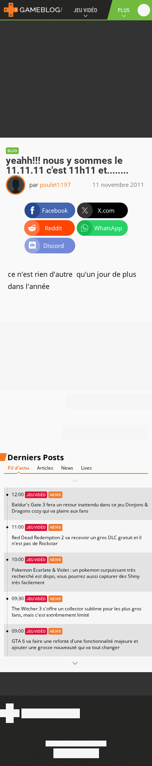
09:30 (76, 606)
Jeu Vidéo (85, 10)
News (67, 468)
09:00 (75, 639)
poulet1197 (55, 184)
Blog (12, 151)
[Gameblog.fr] (31, 10)
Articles (45, 468)
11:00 (76, 535)
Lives (86, 468)
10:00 (76, 570)
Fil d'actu (18, 468)
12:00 (80, 502)
